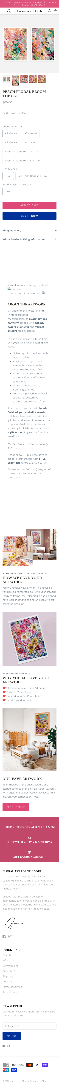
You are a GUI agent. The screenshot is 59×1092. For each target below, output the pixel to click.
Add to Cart (29, 205)
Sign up (12, 1036)
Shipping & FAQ (12, 230)
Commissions (10, 965)
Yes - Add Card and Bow (32, 175)
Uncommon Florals (17, 113)
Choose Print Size (13, 126)
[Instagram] (10, 936)
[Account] (48, 11)
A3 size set (30, 133)
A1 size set (30, 142)
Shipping (8, 976)
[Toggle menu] (3, 11)
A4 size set (11, 133)
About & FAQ (10, 970)
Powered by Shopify (39, 1081)
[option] (29, 44)
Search (7, 955)
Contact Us (9, 981)
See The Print (16, 807)
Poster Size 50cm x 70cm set (22, 151)
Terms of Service (12, 986)
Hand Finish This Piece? (17, 184)
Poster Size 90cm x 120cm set (23, 160)
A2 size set (11, 142)
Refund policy (11, 992)
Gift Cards (8, 960)
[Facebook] (4, 936)
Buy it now (29, 215)
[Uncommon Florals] (29, 11)
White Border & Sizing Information (24, 239)
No (8, 175)
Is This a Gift (10, 169)
